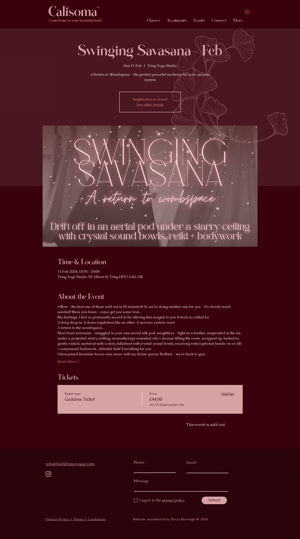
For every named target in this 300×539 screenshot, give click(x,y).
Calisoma (72, 11)
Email (191, 462)
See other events (150, 104)
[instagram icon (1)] (48, 474)
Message (141, 481)
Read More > (68, 361)
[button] (250, 11)
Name (139, 462)
